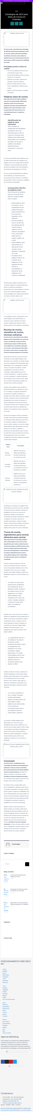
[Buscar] (27, 864)
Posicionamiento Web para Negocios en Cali (18, 875)
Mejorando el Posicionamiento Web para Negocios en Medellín (19, 903)
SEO (16, 11)
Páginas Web (27, 1108)
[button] (12, 23)
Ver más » (12, 878)
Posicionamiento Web (7, 1110)
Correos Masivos (26, 1110)
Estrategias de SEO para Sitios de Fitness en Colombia (19, 890)
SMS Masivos (17, 1110)
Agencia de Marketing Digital (8, 1108)
